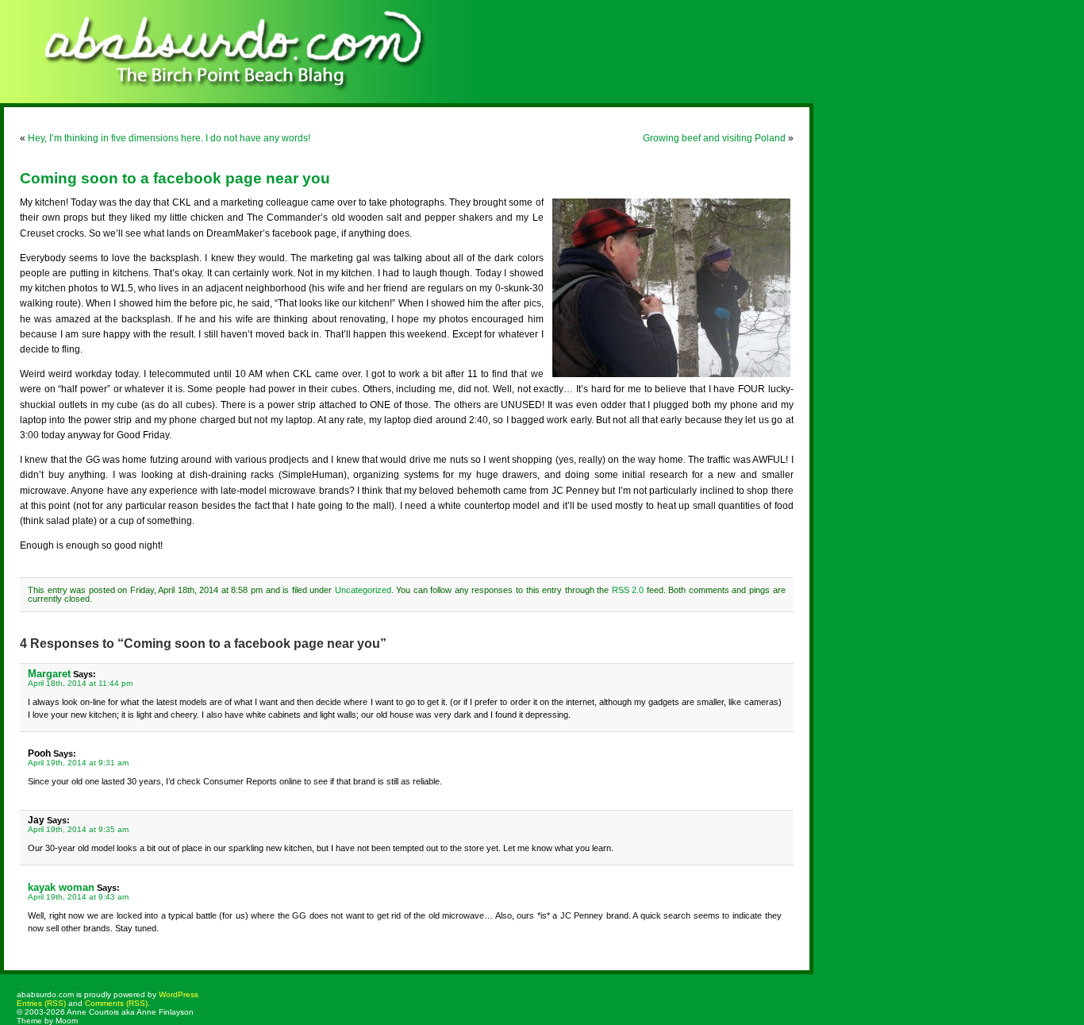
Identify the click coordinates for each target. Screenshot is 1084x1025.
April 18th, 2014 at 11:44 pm (80, 683)
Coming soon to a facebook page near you (175, 178)
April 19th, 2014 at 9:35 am (78, 829)
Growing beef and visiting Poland (714, 138)
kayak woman (61, 887)
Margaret (49, 674)
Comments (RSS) (116, 1003)
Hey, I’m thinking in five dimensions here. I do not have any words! (169, 138)
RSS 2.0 (628, 590)
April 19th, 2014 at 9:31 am (78, 762)
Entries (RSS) (41, 1003)
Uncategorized (363, 590)
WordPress (178, 994)
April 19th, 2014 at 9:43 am (78, 896)
